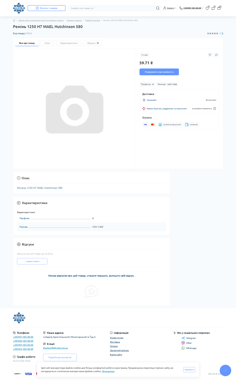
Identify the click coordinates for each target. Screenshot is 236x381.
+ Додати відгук (32, 261)
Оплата (114, 346)
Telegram (191, 338)
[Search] (157, 8)
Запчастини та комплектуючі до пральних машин (41, 20)
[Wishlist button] (209, 54)
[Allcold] (64, 318)
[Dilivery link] (214, 108)
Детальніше (108, 371)
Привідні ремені (92, 20)
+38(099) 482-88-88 (23, 345)
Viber (189, 343)
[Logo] (19, 8)
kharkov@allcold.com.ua (55, 348)
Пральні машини (74, 20)
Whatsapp (191, 348)
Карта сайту (116, 354)
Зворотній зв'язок (119, 350)
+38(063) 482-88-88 (23, 349)
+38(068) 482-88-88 (23, 341)
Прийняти (189, 370)
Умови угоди (116, 337)
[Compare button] (216, 54)
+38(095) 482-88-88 (23, 337)
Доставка (115, 342)
